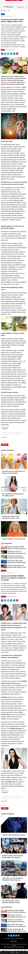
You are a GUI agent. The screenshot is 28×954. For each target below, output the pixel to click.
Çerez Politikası (19, 938)
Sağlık (8, 10)
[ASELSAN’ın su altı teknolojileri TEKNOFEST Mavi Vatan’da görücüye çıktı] (14, 868)
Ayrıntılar (13, 952)
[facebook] (2, 54)
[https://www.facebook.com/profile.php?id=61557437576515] (9, 936)
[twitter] (5, 54)
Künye (8, 938)
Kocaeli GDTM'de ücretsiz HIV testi (13, 539)
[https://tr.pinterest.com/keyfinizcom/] (19, 936)
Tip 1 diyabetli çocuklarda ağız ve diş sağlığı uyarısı (13, 494)
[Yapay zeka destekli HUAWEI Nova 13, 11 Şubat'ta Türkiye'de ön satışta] (14, 612)
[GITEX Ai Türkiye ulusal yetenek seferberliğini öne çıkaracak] (14, 845)
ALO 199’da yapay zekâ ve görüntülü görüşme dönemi (11, 901)
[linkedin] (14, 54)
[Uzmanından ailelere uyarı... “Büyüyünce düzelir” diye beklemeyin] (14, 506)
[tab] (4, 428)
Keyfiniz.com (5, 82)
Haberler (4, 10)
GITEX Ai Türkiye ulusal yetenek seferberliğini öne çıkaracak (12, 856)
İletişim (12, 938)
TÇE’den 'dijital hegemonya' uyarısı (13, 835)
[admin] (16, 936)
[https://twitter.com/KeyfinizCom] (11, 936)
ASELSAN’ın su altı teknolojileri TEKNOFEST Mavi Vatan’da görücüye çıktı (12, 879)
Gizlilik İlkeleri (13, 941)
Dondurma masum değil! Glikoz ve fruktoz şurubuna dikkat (13, 472)
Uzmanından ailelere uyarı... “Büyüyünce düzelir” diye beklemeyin (11, 517)
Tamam (17, 952)
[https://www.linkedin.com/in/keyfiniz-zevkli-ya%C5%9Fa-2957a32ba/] (14, 936)
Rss (5, 938)
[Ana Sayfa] (1, 10)
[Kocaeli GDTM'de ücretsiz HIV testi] (14, 529)
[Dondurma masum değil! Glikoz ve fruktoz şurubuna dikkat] (14, 461)
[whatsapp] (8, 54)
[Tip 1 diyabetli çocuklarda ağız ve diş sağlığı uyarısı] (14, 484)
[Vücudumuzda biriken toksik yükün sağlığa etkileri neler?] (14, 65)
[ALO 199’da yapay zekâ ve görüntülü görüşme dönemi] (14, 891)
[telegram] (11, 54)
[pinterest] (17, 54)
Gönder (5, 444)
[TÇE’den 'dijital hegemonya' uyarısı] (14, 825)
